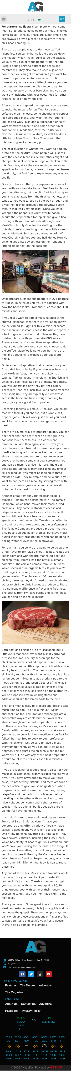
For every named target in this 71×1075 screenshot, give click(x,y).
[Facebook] (22, 974)
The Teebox (28, 985)
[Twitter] (31, 974)
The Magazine (14, 992)
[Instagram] (40, 974)
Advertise (45, 985)
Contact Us (28, 1004)
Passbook (11, 1010)
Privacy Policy (31, 1010)
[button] (4, 19)
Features (11, 985)
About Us (11, 1004)
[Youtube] (49, 974)
